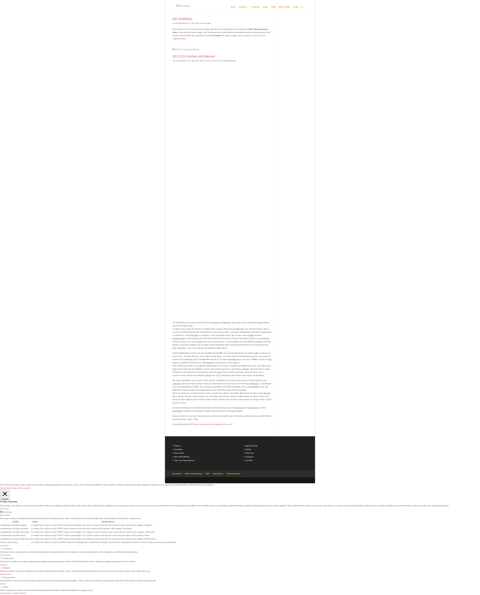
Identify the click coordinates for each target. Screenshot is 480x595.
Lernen (242, 7)
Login (295, 7)
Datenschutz (217, 474)
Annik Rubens (181, 23)
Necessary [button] (4, 509)
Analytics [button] (4, 565)
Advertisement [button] (6, 574)
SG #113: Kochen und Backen (193, 56)
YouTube (249, 460)
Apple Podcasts (252, 446)
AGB (207, 474)
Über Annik (284, 7)
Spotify (248, 449)
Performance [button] (5, 555)
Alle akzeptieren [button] (24, 488)
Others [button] (3, 584)
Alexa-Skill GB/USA (181, 457)
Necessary (7, 512)
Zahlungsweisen (233, 474)
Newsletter (178, 449)
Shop (265, 7)
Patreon (177, 446)
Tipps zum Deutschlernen (184, 460)
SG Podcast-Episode (227, 61)
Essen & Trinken (212, 61)
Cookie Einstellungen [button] (8, 488)
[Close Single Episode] (192, 185)
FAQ (273, 7)
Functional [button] (4, 546)
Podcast (256, 7)
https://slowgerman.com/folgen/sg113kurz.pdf (212, 424)
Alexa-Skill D (179, 453)
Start (233, 7)
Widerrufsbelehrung (193, 474)
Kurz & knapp (205, 23)
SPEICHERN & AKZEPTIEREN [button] (13, 593)
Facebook (249, 457)
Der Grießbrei (182, 19)
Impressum (177, 474)
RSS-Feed (250, 453)
